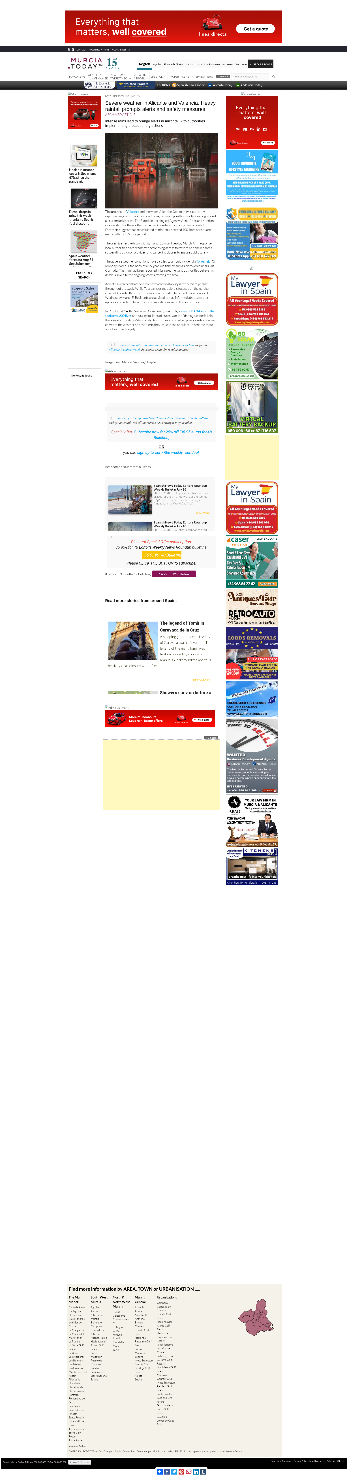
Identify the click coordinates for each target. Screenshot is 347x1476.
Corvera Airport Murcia (148, 1451)
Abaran (139, 1311)
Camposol (96, 1326)
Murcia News (77, 76)
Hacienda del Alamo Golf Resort (98, 1345)
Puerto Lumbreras (97, 1370)
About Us (320, 1461)
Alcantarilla (141, 1315)
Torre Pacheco (77, 1440)
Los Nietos (75, 1364)
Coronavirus (129, 1451)
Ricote (138, 1375)
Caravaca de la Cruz (121, 1321)
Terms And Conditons (281, 1461)
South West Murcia (99, 1299)
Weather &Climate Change (98, 76)
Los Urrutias (76, 1368)
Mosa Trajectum (144, 1360)
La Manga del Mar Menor (76, 1335)
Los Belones (76, 1360)
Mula (116, 1346)
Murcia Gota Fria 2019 (173, 1451)
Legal (312, 1461)
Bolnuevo (96, 1322)
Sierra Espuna (99, 1375)
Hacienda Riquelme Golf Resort (143, 1341)
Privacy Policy (300, 1461)
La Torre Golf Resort (76, 1347)
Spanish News (204, 76)
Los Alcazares (76, 1356)
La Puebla (74, 1341)
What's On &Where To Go (118, 76)
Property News (179, 76)
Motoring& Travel (140, 76)
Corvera (139, 1326)
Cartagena (75, 1311)
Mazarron (96, 1356)
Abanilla (139, 1307)
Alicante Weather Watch (124, 349)
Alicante (133, 212)
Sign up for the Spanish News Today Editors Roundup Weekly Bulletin (163, 418)
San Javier (241, 64)
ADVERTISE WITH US (99, 49)
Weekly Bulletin (234, 1451)
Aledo (94, 1311)
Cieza (116, 1331)
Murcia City (142, 1364)
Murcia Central (140, 1299)
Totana (94, 1379)
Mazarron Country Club (165, 1376)
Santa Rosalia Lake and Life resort (76, 1421)
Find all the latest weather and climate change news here (157, 345)
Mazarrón (227, 64)
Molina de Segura (140, 1354)
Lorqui (138, 1349)
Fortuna (117, 1334)
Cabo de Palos (77, 1307)
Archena (140, 1318)
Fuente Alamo (99, 1337)
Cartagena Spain (112, 1451)
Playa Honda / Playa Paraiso (76, 1389)
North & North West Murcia (121, 1301)
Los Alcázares (212, 64)
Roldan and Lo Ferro (77, 1400)
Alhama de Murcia (173, 64)
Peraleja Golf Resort (142, 1370)
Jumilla (190, 64)
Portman (74, 1394)
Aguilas (95, 1307)
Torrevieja (203, 261)
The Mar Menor (75, 1299)
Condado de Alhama (98, 1332)
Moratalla (118, 1342)
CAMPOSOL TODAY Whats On (85, 1451)
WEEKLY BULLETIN (121, 49)
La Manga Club (77, 1330)
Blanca (139, 1322)
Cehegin (118, 1327)
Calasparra (119, 1315)
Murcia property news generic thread (205, 1451)
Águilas (157, 64)
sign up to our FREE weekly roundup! (168, 452)
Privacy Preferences (79, 1462)
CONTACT (81, 49)
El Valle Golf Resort (142, 1332)
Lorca (199, 64)
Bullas (116, 1312)
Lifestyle (157, 76)
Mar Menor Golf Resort (78, 1373)
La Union (74, 1353)
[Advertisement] (161, 775)
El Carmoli (75, 1315)
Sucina (138, 1379)
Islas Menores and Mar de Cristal (77, 1322)
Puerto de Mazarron (96, 1362)
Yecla (116, 1350)
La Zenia (162, 1416)
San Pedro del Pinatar (77, 1411)
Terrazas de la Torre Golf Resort (76, 1432)
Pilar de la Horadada (74, 1381)
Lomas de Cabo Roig (165, 1422)
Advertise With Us (335, 1461)
